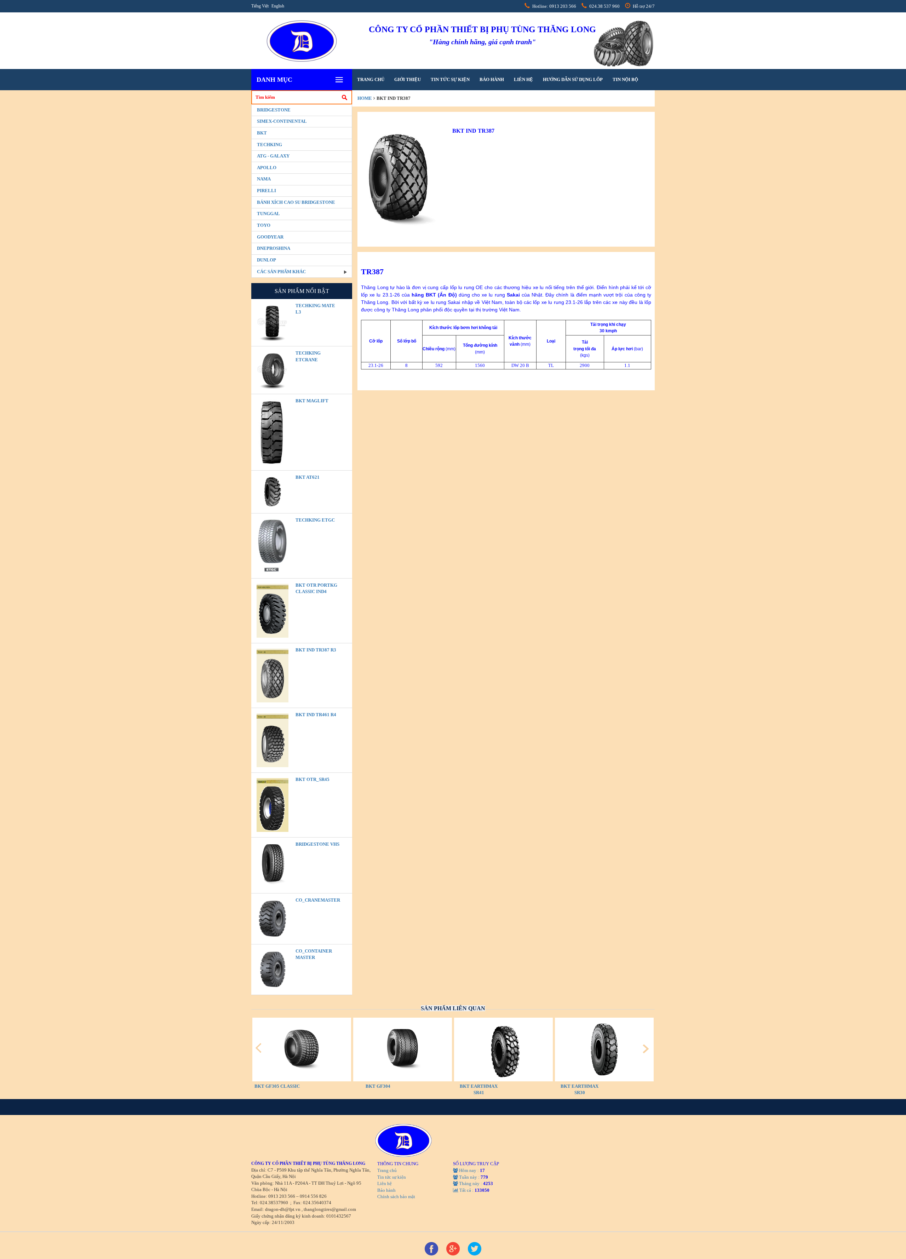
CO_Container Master (314, 954)
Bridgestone (274, 110)
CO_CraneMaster (318, 900)
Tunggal (268, 213)
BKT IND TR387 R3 (316, 650)
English (277, 6)
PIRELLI (266, 190)
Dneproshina (273, 248)
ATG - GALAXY (273, 156)
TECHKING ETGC (315, 520)
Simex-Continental (282, 121)
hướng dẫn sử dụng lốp (573, 79)
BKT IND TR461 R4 (316, 714)
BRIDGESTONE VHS (317, 844)
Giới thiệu (407, 79)
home (364, 98)
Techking (269, 144)
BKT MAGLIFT (312, 400)
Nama (264, 179)
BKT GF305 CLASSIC (277, 1086)
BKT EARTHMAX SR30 (579, 1089)
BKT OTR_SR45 (312, 779)
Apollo (266, 167)
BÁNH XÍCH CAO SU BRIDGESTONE (296, 202)
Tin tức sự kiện (450, 79)
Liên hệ (523, 79)
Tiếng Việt (260, 6)
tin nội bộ (625, 79)
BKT (262, 133)
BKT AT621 (308, 477)
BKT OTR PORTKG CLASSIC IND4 (316, 588)
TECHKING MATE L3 (315, 309)
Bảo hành (492, 79)
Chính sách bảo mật (396, 1196)
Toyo (263, 225)
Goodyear (270, 237)
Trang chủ (370, 79)
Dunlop (266, 260)
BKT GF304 (378, 1086)
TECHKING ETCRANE (308, 356)
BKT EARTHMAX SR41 (479, 1089)
